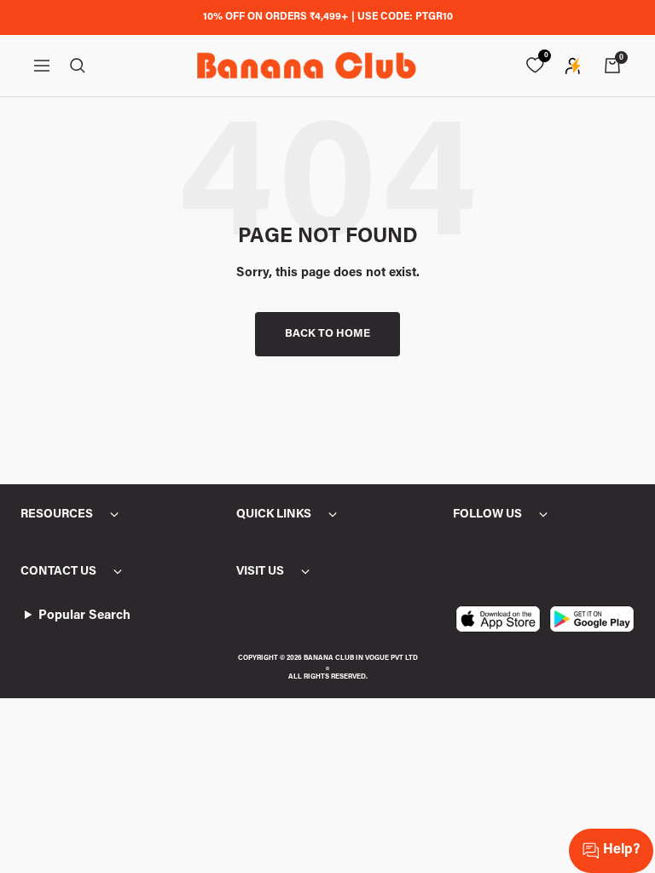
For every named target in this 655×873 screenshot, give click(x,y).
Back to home (327, 333)
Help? (621, 850)
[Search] (77, 65)
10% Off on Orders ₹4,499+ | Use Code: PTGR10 (328, 17)
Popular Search (84, 616)
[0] (534, 65)
